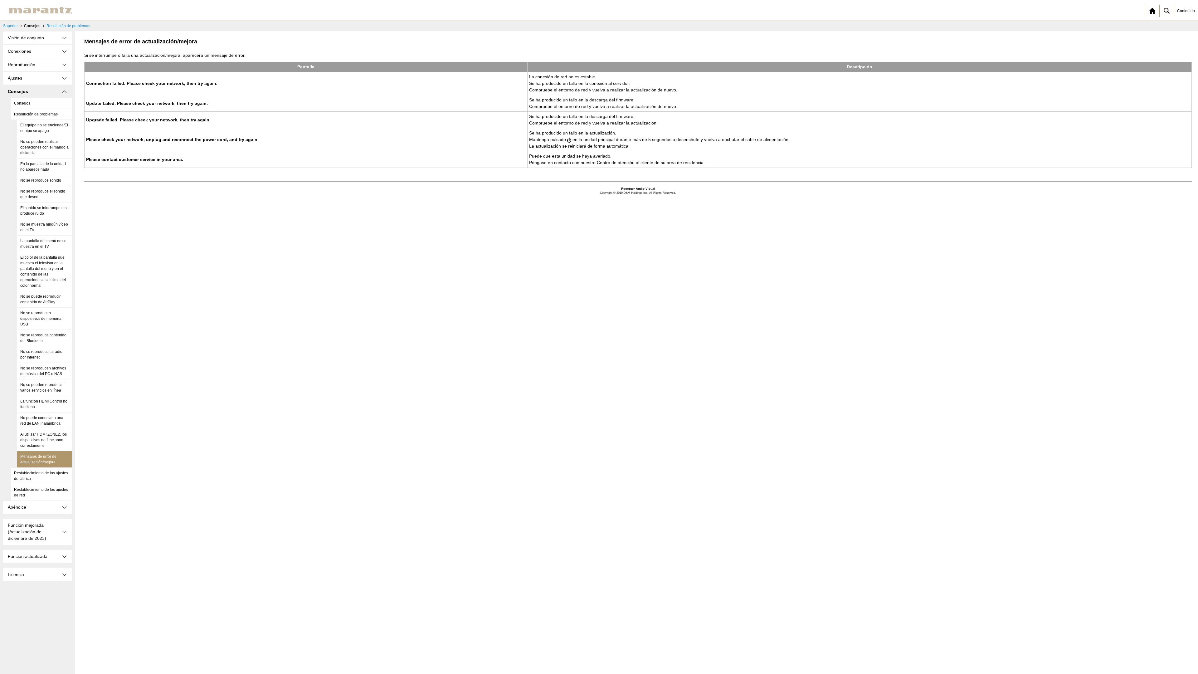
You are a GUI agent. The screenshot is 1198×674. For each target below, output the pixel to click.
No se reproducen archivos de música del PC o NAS (43, 371)
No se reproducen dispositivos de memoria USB (40, 318)
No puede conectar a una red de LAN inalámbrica (41, 421)
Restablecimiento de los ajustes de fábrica (41, 476)
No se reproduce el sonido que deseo (42, 194)
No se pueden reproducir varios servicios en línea (41, 388)
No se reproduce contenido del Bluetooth (43, 338)
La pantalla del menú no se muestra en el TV (43, 244)
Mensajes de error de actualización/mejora (38, 459)
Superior (10, 26)
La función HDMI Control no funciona (43, 404)
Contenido (1186, 11)
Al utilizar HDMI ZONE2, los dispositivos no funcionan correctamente (43, 440)
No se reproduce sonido (40, 180)
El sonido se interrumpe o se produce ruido (44, 211)
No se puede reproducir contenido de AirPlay (40, 299)
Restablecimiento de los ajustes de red (41, 492)
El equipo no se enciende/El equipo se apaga (44, 128)
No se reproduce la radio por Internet (41, 354)
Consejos (22, 103)
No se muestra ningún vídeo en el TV (44, 227)
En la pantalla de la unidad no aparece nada (43, 167)
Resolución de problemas (68, 26)
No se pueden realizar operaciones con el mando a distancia (44, 147)
